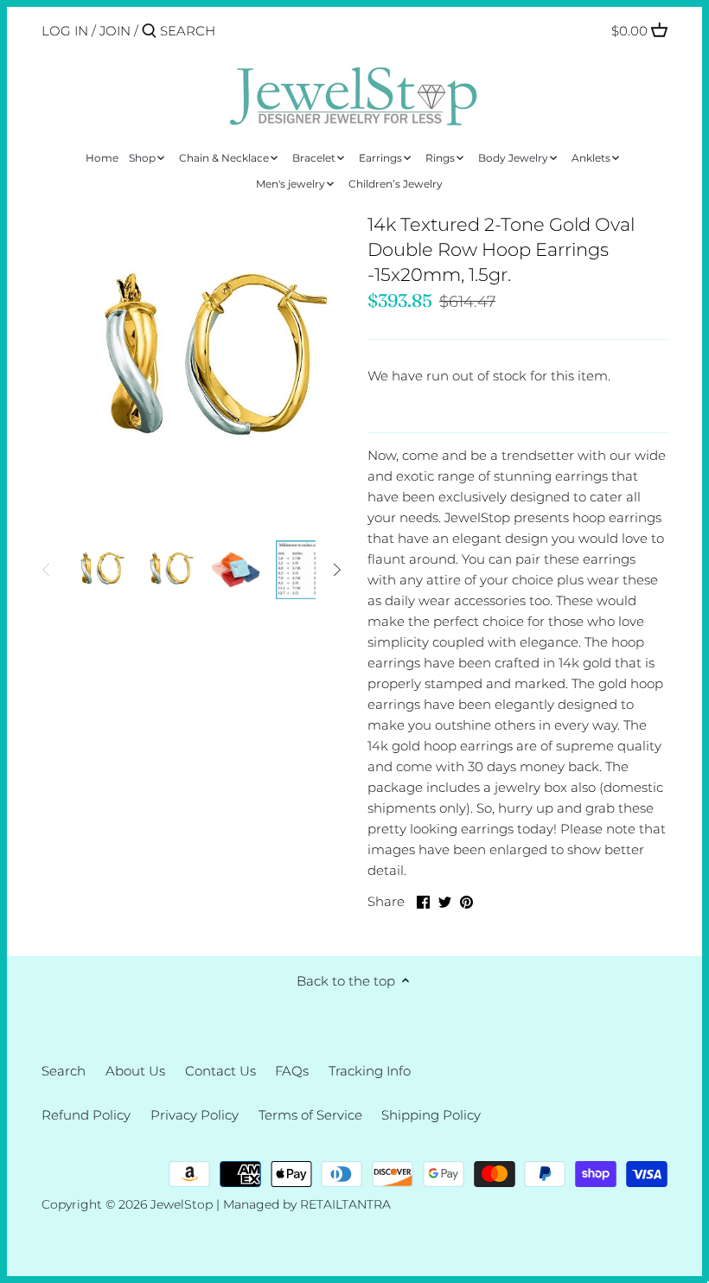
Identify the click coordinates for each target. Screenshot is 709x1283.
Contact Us (220, 1071)
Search (64, 1071)
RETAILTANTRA (345, 1204)
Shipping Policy (431, 1115)
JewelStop (181, 1204)
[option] (97, 569)
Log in (65, 30)
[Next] (336, 570)
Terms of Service (310, 1115)
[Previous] (47, 570)
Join (115, 30)
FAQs (292, 1071)
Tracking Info (370, 1071)
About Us (135, 1071)
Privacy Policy (194, 1115)
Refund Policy (86, 1115)
